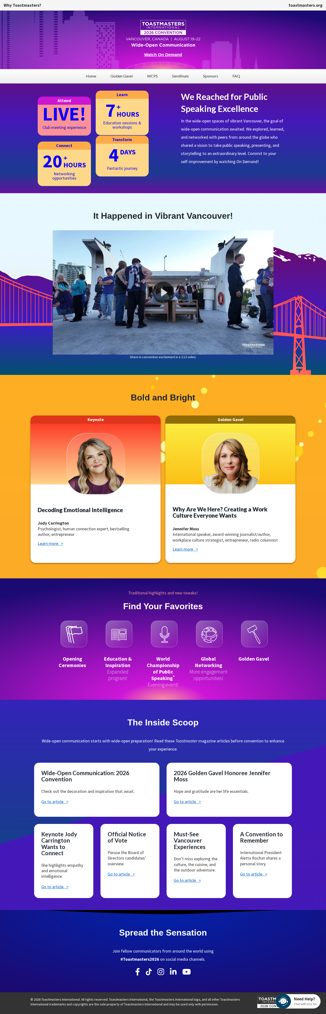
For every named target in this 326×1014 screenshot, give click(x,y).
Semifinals (180, 76)
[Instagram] (161, 972)
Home (91, 76)
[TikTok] (148, 973)
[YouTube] (186, 972)
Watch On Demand (163, 54)
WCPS (152, 76)
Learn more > (50, 543)
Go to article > (54, 801)
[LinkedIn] (173, 972)
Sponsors (210, 76)
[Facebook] (137, 972)
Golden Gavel (121, 76)
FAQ (236, 76)
